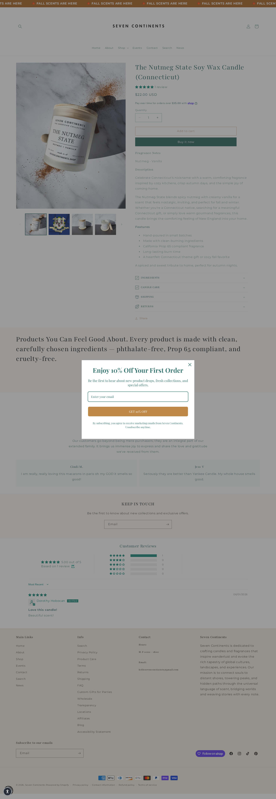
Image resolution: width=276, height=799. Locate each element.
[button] (7, 791)
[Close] (189, 364)
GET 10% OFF (138, 411)
